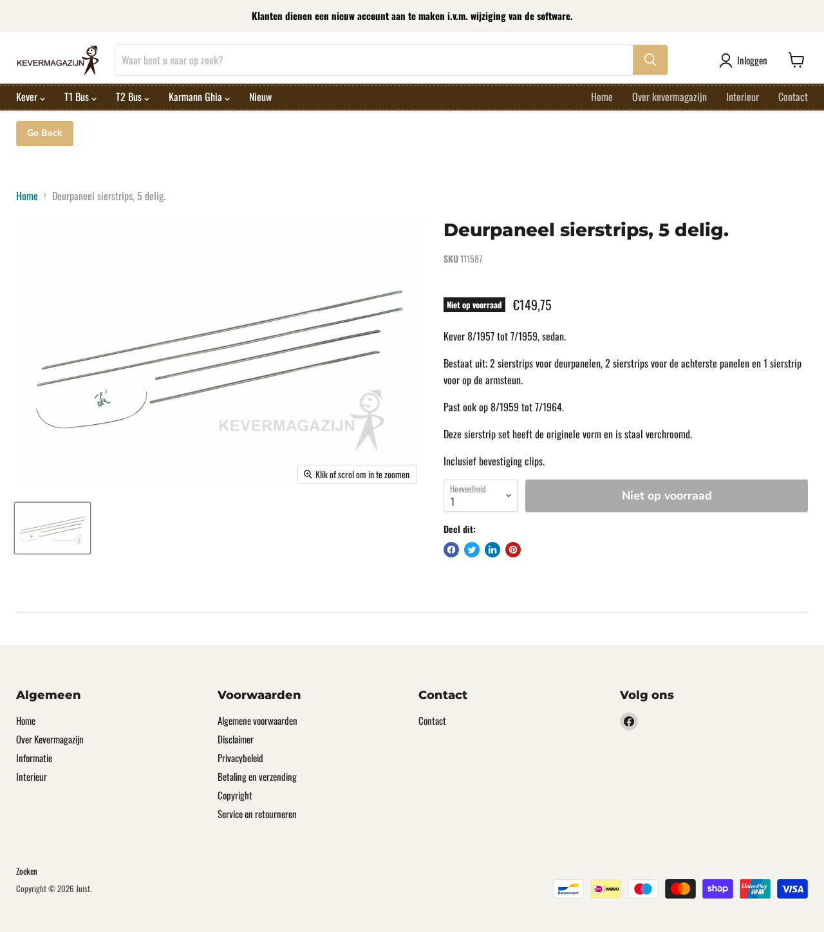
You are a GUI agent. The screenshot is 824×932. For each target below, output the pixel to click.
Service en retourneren (257, 813)
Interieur (742, 96)
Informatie (34, 757)
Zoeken (26, 870)
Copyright (235, 795)
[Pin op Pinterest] (513, 549)
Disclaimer (236, 739)
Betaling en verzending (257, 776)
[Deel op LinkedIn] (492, 549)
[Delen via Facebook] (451, 549)
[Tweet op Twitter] (472, 549)
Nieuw (260, 96)
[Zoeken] (650, 60)
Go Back (44, 133)
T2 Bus (130, 96)
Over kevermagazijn (669, 96)
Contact (793, 96)
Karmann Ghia (197, 96)
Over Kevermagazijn (50, 739)
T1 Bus (77, 96)
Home (602, 96)
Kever (28, 96)
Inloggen (752, 60)
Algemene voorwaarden (257, 720)
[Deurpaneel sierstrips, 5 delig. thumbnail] (52, 528)
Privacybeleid (240, 757)
